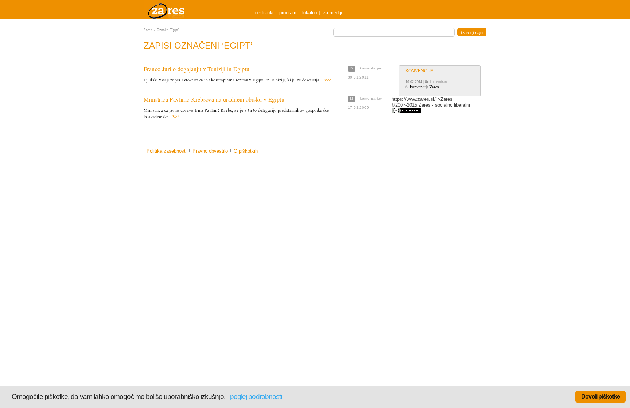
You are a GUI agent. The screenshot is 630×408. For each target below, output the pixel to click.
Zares (167, 9)
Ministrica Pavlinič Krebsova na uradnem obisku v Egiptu (214, 99)
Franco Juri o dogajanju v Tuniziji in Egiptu (197, 69)
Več (327, 80)
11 (352, 98)
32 (352, 68)
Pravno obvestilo (210, 151)
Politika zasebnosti (167, 151)
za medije (333, 12)
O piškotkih (246, 151)
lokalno (309, 12)
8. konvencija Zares (422, 86)
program (287, 12)
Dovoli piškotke (600, 396)
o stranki (264, 12)
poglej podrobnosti (256, 396)
